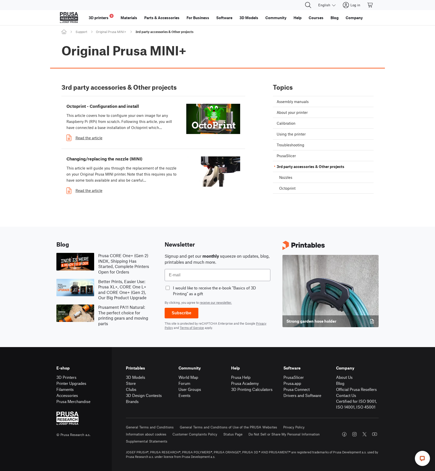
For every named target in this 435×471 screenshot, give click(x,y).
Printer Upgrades (71, 383)
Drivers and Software (302, 395)
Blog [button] (335, 17)
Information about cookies (146, 434)
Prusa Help (240, 377)
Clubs (131, 389)
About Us (344, 377)
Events (184, 395)
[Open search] (308, 5)
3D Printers (66, 377)
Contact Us (346, 395)
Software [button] (224, 17)
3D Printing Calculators (252, 389)
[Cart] (370, 5)
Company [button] (354, 17)
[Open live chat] (422, 458)
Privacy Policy (294, 427)
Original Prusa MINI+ (111, 32)
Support (81, 32)
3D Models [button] (248, 17)
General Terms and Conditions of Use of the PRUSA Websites (228, 427)
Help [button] (298, 17)
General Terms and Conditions (150, 427)
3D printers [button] (101, 17)
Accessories (67, 395)
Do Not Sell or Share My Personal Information (284, 434)
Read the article (89, 138)
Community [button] (275, 17)
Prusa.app (292, 383)
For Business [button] (198, 17)
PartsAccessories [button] (161, 17)
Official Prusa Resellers (356, 389)
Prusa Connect (296, 389)
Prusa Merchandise (73, 401)
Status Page (232, 434)
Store (131, 383)
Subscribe (181, 313)
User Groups (189, 389)
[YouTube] (375, 434)
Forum (184, 383)
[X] (364, 434)
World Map (188, 377)
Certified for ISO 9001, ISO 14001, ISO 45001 (356, 404)
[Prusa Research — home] (69, 17)
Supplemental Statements (146, 441)
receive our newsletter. (216, 302)
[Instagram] (354, 434)
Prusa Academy (245, 383)
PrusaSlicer (293, 377)
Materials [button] (129, 17)
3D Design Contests (144, 395)
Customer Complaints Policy (194, 434)
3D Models (135, 377)
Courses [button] (316, 17)
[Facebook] (344, 434)
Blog (340, 383)
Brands (132, 401)
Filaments (65, 389)
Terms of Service (192, 328)
